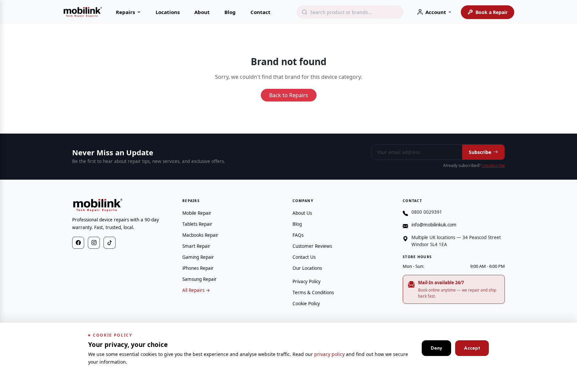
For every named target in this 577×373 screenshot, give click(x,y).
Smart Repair (196, 246)
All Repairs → (196, 290)
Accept (472, 348)
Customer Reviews (312, 246)
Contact (260, 12)
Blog (230, 12)
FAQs (298, 235)
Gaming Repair (198, 257)
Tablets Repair (197, 224)
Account (435, 12)
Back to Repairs (288, 95)
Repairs (125, 12)
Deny (436, 348)
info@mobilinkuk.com (433, 225)
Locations (168, 12)
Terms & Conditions (313, 293)
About (202, 12)
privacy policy (329, 354)
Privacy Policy (307, 281)
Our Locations (307, 268)
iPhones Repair (198, 268)
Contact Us (304, 257)
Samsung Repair (199, 279)
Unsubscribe (493, 165)
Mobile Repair (196, 213)
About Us (302, 213)
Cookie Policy (306, 304)
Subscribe (480, 152)
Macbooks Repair (200, 235)
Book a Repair (491, 12)
